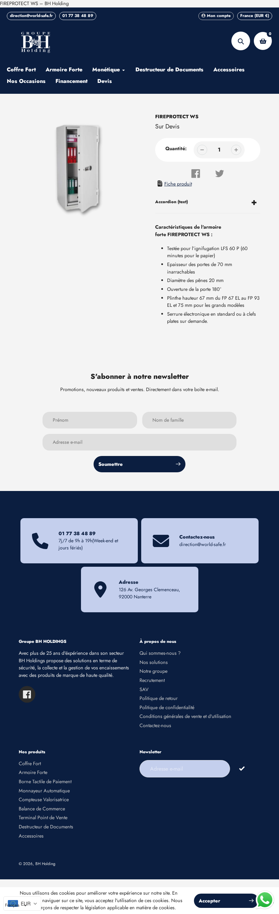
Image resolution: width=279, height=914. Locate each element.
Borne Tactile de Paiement (45, 781)
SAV (144, 689)
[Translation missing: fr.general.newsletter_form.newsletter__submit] (241, 768)
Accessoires (31, 835)
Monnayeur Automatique (44, 790)
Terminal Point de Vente (43, 817)
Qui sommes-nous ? (160, 653)
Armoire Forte (33, 772)
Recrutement (152, 680)
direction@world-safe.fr (31, 16)
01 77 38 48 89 (77, 16)
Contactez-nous (155, 725)
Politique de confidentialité (167, 707)
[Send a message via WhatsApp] (265, 900)
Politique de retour (159, 698)
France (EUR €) (254, 16)
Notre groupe (153, 671)
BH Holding (45, 863)
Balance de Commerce (42, 808)
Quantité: (176, 148)
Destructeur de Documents (46, 826)
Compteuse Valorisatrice (44, 799)
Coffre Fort (30, 763)
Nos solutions (154, 662)
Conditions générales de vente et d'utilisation (185, 716)
